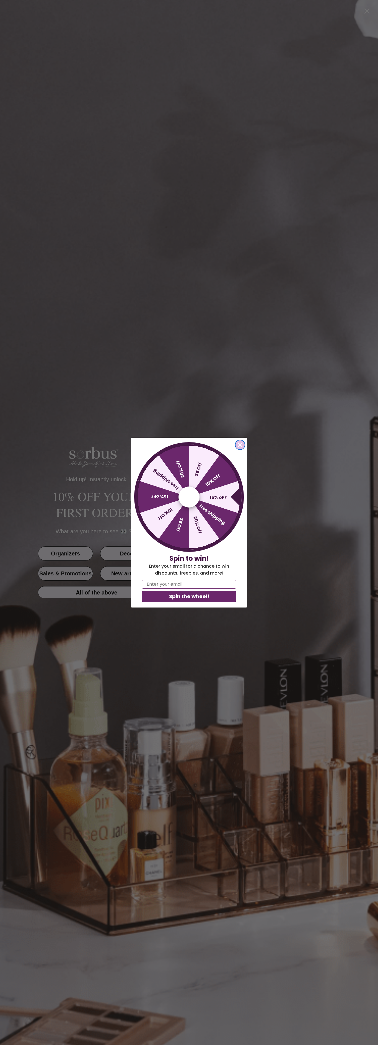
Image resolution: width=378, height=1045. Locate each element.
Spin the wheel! (189, 596)
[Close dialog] (240, 445)
